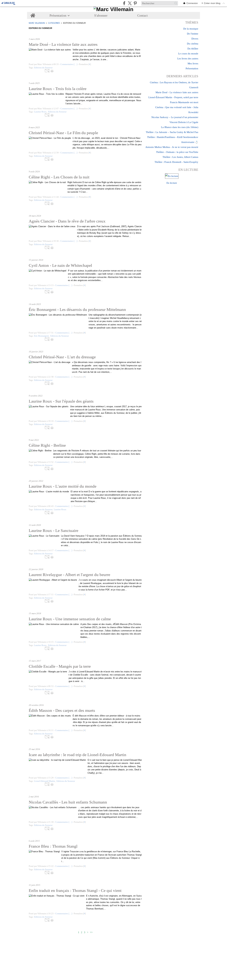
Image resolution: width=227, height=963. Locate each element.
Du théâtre (192, 48)
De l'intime (192, 33)
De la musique (190, 28)
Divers (194, 38)
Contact (142, 15)
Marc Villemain (37, 23)
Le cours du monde (188, 53)
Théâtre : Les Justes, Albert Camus (180, 157)
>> (91, 932)
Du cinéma (192, 43)
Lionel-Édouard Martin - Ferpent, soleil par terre (173, 97)
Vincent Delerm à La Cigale (184, 122)
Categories (54, 23)
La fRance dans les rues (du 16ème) (179, 127)
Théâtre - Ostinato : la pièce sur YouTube (177, 152)
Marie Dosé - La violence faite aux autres (177, 92)
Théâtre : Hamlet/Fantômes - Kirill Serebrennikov (172, 137)
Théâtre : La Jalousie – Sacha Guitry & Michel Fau (172, 132)
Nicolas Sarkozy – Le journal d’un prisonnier (174, 117)
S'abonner (101, 15)
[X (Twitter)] (130, 3)
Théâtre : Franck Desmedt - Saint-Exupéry (176, 162)
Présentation (58, 15)
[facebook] (124, 3)
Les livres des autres (187, 58)
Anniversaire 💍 (189, 142)
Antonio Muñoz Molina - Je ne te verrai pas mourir (171, 147)
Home (32, 13)
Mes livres (193, 63)
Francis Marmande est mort (184, 102)
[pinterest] (135, 3)
